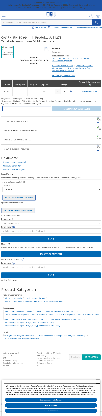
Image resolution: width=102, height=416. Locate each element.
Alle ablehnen (51, 405)
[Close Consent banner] (98, 381)
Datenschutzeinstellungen (51, 400)
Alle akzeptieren (51, 411)
